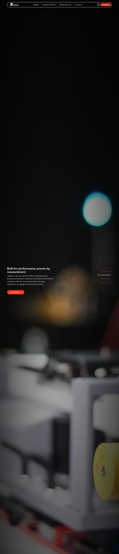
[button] (37, 4)
